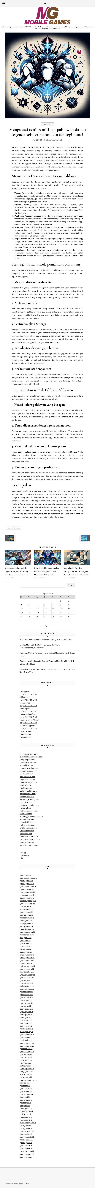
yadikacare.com (27, 831)
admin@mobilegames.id (54, 140)
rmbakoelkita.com (27, 776)
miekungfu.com (26, 788)
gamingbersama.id (28, 886)
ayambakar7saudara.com (31, 757)
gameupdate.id (26, 997)
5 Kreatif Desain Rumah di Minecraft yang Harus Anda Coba (46, 639)
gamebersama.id (27, 932)
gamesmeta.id (26, 1048)
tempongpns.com (27, 759)
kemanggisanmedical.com (31, 816)
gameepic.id (25, 1103)
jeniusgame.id (26, 1020)
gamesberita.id (26, 980)
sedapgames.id (26, 926)
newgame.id (25, 1006)
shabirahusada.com (28, 828)
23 (69, 612)
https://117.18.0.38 (28, 717)
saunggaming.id (27, 898)
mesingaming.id (27, 1151)
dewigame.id (25, 949)
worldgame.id (26, 1017)
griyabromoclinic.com (29, 845)
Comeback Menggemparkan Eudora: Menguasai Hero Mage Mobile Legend (46, 571)
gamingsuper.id (27, 1154)
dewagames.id (26, 920)
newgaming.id (26, 963)
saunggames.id (26, 923)
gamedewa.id (26, 943)
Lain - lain (47, 124)
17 (22, 612)
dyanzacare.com (27, 842)
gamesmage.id (26, 1054)
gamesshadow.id (27, 903)
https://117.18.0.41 (28, 711)
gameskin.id (25, 1083)
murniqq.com (25, 734)
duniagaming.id (27, 889)
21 (53, 612)
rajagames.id (26, 937)
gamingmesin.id (27, 1137)
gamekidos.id (26, 1134)
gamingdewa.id (27, 883)
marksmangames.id (28, 1080)
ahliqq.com (25, 697)
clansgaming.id (26, 1031)
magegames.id (26, 1071)
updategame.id (26, 1011)
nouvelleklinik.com (28, 822)
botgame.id (25, 1105)
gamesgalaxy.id (27, 972)
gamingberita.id (27, 960)
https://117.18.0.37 (28, 723)
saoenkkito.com (26, 765)
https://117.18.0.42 (28, 705)
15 (61, 608)
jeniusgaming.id (27, 895)
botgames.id (25, 1066)
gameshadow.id (27, 935)
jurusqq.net (25, 703)
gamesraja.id (26, 906)
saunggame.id (26, 952)
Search (71, 585)
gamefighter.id (26, 1094)
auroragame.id (26, 1003)
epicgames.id (26, 1074)
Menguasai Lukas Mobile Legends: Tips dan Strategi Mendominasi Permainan (16, 571)
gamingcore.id (26, 1142)
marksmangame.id (28, 1123)
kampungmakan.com (29, 771)
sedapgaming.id (27, 909)
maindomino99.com (28, 714)
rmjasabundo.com (28, 794)
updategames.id (27, 989)
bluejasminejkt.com (28, 782)
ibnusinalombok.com (29, 836)
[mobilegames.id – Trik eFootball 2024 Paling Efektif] (47, 16)
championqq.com (27, 725)
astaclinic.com (26, 833)
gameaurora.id (26, 992)
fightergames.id (27, 1068)
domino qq (32, 199)
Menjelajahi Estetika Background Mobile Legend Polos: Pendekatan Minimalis (76, 571)
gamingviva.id (26, 1157)
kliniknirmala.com (27, 819)
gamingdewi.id (26, 881)
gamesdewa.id (26, 912)
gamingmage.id (27, 1034)
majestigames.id (27, 929)
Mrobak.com (25, 785)
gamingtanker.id (27, 1043)
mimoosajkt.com (27, 796)
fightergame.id (26, 1111)
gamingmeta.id (26, 1037)
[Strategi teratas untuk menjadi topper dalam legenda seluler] (85, 538)
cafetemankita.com (28, 791)
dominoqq (24, 855)
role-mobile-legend (14, 528)
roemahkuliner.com (28, 762)
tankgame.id (25, 1125)
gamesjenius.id (26, 915)
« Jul (46, 625)
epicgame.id (25, 1114)
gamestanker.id (27, 1131)
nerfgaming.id (26, 1040)
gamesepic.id (26, 1057)
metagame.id (26, 1108)
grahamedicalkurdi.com (30, 839)
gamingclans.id (26, 1029)
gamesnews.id (26, 983)
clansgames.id (26, 1060)
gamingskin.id (26, 1026)
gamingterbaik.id (27, 892)
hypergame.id (26, 1120)
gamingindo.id (26, 1145)
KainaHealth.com (27, 825)
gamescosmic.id (27, 977)
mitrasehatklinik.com (29, 811)
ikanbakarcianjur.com (29, 805)
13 (45, 608)
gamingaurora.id (27, 957)
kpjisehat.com (26, 808)
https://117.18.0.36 (28, 694)
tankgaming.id (26, 1128)
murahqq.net (25, 708)
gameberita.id (26, 1000)
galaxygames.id (27, 986)
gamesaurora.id (27, 969)
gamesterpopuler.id (28, 878)
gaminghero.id (26, 1140)
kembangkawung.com (29, 799)
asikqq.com (25, 691)
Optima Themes (23, 1184)
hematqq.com (26, 731)
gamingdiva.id (26, 1148)
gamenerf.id (25, 1086)
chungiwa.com (26, 802)
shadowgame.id (27, 955)
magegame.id (26, 1117)
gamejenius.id (26, 946)
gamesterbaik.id (27, 918)
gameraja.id (25, 940)
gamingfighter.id (27, 1046)
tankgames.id (26, 1077)
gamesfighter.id (27, 1051)
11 (29, 608)
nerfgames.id (25, 1063)
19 (37, 612)
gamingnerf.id (26, 1023)
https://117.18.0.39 (28, 700)
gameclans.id (26, 1088)
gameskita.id (25, 875)
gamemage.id (26, 1100)
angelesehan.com (27, 779)
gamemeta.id (26, 1091)
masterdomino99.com (29, 720)
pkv (21, 858)
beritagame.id (26, 1014)
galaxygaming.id (27, 966)
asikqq (23, 852)
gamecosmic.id (26, 994)
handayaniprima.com (29, 768)
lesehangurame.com (29, 754)
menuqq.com (25, 737)
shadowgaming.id (28, 900)
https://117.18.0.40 (28, 728)
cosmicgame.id (26, 1009)
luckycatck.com (26, 774)
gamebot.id (25, 1097)
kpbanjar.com (26, 813)
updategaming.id (27, 975)
